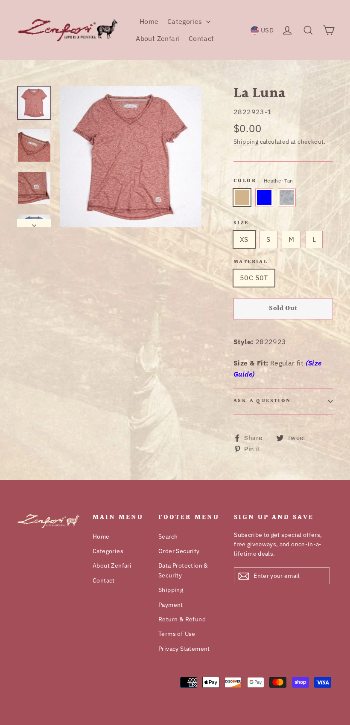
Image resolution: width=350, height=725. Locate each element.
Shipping (245, 141)
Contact (201, 38)
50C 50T (254, 277)
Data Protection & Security (183, 570)
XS (244, 239)
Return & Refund (182, 619)
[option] (130, 156)
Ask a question (262, 401)
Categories (185, 21)
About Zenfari (158, 38)
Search (168, 536)
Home (149, 21)
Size (241, 223)
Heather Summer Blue (264, 197)
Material (250, 262)
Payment (170, 605)
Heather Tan (242, 197)
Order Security (179, 551)
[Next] (34, 223)
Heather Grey (286, 197)
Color (263, 181)
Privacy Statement (184, 648)
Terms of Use (176, 634)
